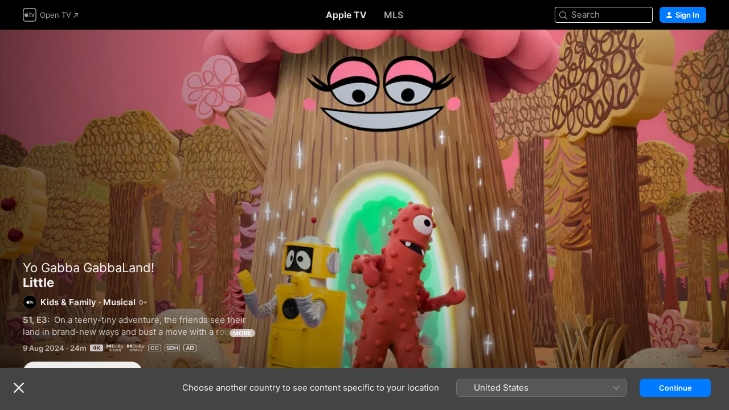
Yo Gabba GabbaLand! (88, 267)
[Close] (19, 388)
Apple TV (346, 14)
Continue (675, 387)
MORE (242, 333)
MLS (393, 14)
